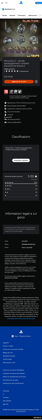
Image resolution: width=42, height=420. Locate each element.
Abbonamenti (33, 15)
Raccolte (12, 15)
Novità (4, 15)
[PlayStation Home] (21, 3)
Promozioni (22, 15)
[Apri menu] (2, 3)
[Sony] (37, 419)
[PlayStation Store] (9, 9)
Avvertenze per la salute (11, 278)
